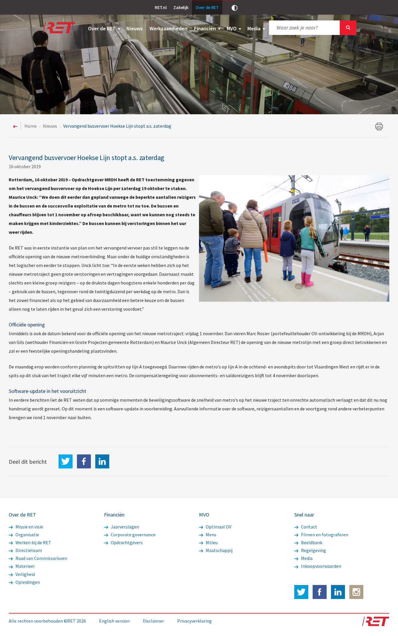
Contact (308, 527)
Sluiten (348, 27)
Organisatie (27, 534)
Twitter (301, 592)
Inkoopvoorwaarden (320, 566)
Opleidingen (27, 582)
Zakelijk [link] (181, 7)
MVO (232, 28)
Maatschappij (219, 550)
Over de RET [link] (207, 7)
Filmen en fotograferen (324, 534)
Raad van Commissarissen (41, 558)
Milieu (211, 542)
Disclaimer (153, 621)
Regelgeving (313, 550)
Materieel (25, 566)
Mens (210, 534)
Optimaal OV (218, 527)
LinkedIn (102, 461)
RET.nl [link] (160, 7)
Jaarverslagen (124, 527)
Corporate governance (133, 534)
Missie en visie (29, 527)
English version (114, 621)
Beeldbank (311, 542)
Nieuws (134, 28)
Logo (58, 27)
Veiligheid (25, 574)
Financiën (205, 28)
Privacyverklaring (194, 621)
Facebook (320, 592)
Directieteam (28, 550)
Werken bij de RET (33, 542)
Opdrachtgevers (126, 542)
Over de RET (102, 28)
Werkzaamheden (168, 28)
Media (254, 28)
